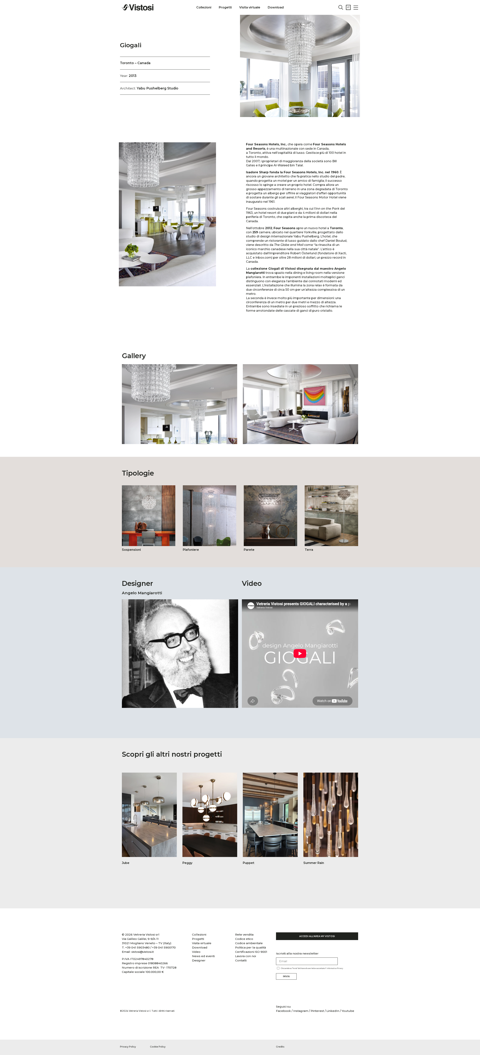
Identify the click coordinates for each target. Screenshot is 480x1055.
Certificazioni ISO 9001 (251, 952)
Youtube (348, 1011)
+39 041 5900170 (164, 947)
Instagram (300, 1011)
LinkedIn (332, 1011)
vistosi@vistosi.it (142, 952)
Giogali (130, 45)
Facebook (284, 1011)
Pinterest (317, 1011)
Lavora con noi (245, 956)
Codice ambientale (249, 943)
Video (196, 952)
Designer (199, 960)
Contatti (241, 960)
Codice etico (244, 939)
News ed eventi (203, 956)
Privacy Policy (128, 1046)
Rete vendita (244, 934)
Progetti (225, 7)
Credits (280, 1046)
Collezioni (203, 7)
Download (276, 7)
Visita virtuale (249, 7)
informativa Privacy (335, 968)
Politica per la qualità (250, 947)
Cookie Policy (158, 1046)
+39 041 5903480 (137, 947)
